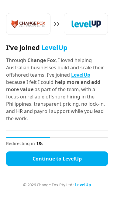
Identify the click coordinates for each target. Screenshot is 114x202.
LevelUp (80, 74)
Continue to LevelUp (57, 158)
